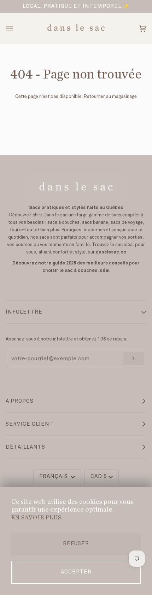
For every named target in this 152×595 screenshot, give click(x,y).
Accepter (76, 572)
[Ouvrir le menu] (16, 28)
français (54, 476)
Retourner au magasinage (110, 96)
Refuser (76, 543)
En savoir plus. (37, 517)
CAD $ (98, 476)
